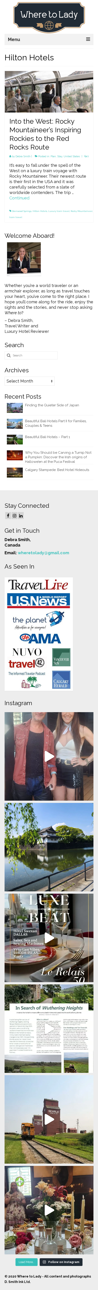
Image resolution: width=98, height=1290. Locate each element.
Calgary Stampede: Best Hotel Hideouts (57, 470)
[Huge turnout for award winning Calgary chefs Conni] (49, 756)
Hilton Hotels (40, 211)
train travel (15, 217)
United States (72, 156)
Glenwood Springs (21, 211)
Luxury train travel (59, 211)
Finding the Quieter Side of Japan (52, 405)
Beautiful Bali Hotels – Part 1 (47, 437)
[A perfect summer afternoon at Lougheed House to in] (49, 1210)
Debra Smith (23, 156)
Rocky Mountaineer (81, 211)
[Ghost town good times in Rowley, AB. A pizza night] (49, 1119)
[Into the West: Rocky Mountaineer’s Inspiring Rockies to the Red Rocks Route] (49, 91)
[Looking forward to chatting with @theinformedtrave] (49, 847)
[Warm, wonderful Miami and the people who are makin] (49, 938)
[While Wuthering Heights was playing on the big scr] (49, 1028)
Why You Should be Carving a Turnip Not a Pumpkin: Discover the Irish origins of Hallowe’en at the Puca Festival (58, 457)
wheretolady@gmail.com (43, 552)
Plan (53, 156)
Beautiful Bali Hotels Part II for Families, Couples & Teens (56, 423)
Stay (59, 156)
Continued (19, 198)
